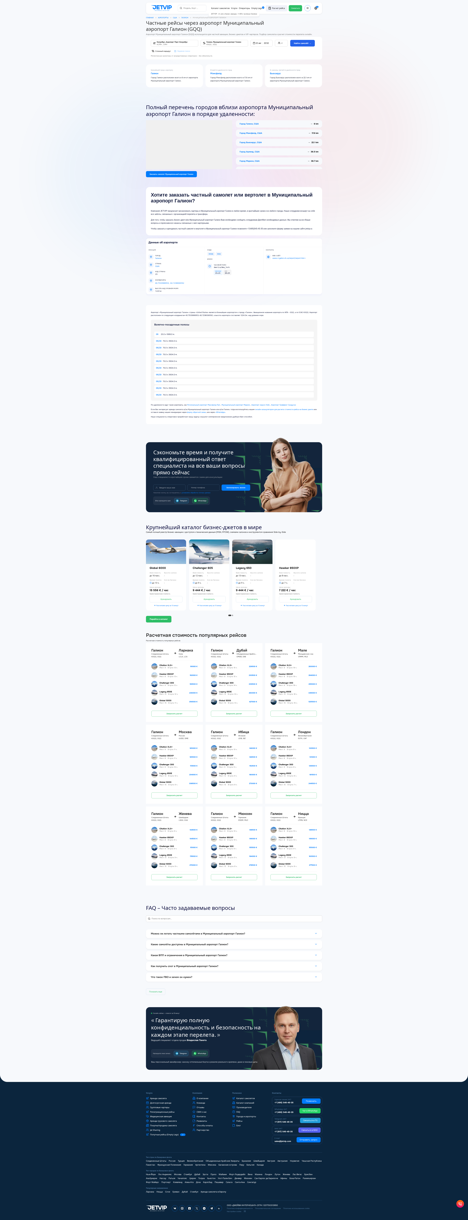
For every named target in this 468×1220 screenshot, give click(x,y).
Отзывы (200, 1107)
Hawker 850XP (289, 568)
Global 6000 (158, 568)
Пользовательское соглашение (268, 1208)
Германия (188, 1165)
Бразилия (246, 1161)
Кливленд (177, 1182)
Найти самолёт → (302, 43)
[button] (261, 43)
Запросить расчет (174, 713)
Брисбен (308, 1174)
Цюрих (192, 1178)
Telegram (183, 501)
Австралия (282, 1161)
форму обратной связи (196, 412)
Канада (260, 1165)
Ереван (176, 1192)
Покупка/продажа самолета (163, 1125)
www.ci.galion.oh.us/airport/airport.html (288, 258)
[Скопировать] (168, 280)
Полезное (237, 1093)
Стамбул (188, 1174)
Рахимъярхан (309, 1178)
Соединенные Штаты (156, 1161)
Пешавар (219, 1182)
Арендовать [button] (166, 599)
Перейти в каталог (159, 619)
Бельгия (250, 1165)
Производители (244, 1107)
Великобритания (195, 1161)
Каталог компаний (245, 1103)
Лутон (277, 1174)
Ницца (159, 1192)
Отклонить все (432, 1207)
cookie (423, 1186)
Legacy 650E (165, 691)
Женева (286, 1174)
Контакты (201, 1116)
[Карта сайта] (245, 1211)
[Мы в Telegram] (211, 1208)
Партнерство (203, 1130)
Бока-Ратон (294, 1178)
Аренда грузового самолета (163, 1121)
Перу (241, 1165)
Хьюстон (211, 1178)
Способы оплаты (205, 1125)
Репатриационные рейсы (162, 1112)
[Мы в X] (197, 1208)
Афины (283, 1178)
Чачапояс (182, 1178)
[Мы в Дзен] (204, 1208)
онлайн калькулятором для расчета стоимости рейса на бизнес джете (284, 409)
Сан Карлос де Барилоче (266, 1178)
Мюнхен (248, 1178)
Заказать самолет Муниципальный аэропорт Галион (171, 174)
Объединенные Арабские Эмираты (222, 1161)
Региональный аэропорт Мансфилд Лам (203, 405)
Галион (154, 73)
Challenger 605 (203, 568)
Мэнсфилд (216, 73)
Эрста (205, 1174)
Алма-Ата (189, 1182)
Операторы (244, 8)
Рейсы (239, 1121)
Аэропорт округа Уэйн (260, 405)
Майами (223, 1174)
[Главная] (162, 8)
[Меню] (308, 8)
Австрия (271, 1161)
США (175, 17)
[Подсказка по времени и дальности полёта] (151, 583)
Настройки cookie (234, 1211)
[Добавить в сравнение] (186, 581)
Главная (150, 17)
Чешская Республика (312, 1161)
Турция (181, 1161)
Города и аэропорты (246, 1116)
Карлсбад (207, 1182)
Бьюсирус (275, 73)
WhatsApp (202, 501)
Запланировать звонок (235, 488)
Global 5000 (165, 700)
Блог (238, 1125)
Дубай (197, 1174)
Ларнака (150, 1192)
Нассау (163, 1178)
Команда (201, 1103)
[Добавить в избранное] (186, 574)
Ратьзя (172, 1178)
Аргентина (200, 1165)
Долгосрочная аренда (160, 1103)
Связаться (295, 8)
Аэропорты (163, 17)
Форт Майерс (152, 1182)
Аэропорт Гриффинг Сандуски (283, 405)
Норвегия (294, 1161)
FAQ (238, 1112)
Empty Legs (257, 8)
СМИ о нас (202, 1112)
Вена (250, 1174)
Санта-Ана (240, 1182)
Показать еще (155, 991)
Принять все (413, 1207)
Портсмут (166, 1182)
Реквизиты (202, 1121)
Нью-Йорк (151, 1174)
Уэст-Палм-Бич (225, 1178)
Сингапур (251, 1182)
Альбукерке (151, 1178)
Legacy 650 (244, 568)
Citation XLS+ (166, 665)
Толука (201, 1178)
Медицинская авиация (161, 1116)
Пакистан (150, 1165)
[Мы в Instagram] (182, 1208)
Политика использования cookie (296, 1208)
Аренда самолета (158, 1098)
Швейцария (259, 1161)
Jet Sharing (155, 1130)
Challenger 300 (166, 683)
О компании (202, 1098)
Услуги (234, 8)
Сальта (229, 1182)
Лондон (268, 1174)
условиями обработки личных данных (196, 493)
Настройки (450, 1207)
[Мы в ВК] (175, 1208)
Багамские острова (228, 1165)
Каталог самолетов (220, 8)
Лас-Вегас (297, 1174)
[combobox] (192, 8)
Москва (177, 1174)
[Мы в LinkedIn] (219, 1208)
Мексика (212, 1165)
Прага (213, 1174)
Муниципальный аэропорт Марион (236, 405)
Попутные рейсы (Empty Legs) (166, 1134)
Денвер (238, 1178)
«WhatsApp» (220, 412)
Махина (258, 1174)
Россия (172, 1161)
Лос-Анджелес (165, 1174)
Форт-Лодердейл (237, 1174)
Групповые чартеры (159, 1107)
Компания (197, 1093)
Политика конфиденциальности (240, 1208)
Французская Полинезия (169, 1165)
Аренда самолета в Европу (213, 1192)
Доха (198, 1182)
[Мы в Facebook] (189, 1208)
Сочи (167, 1192)
